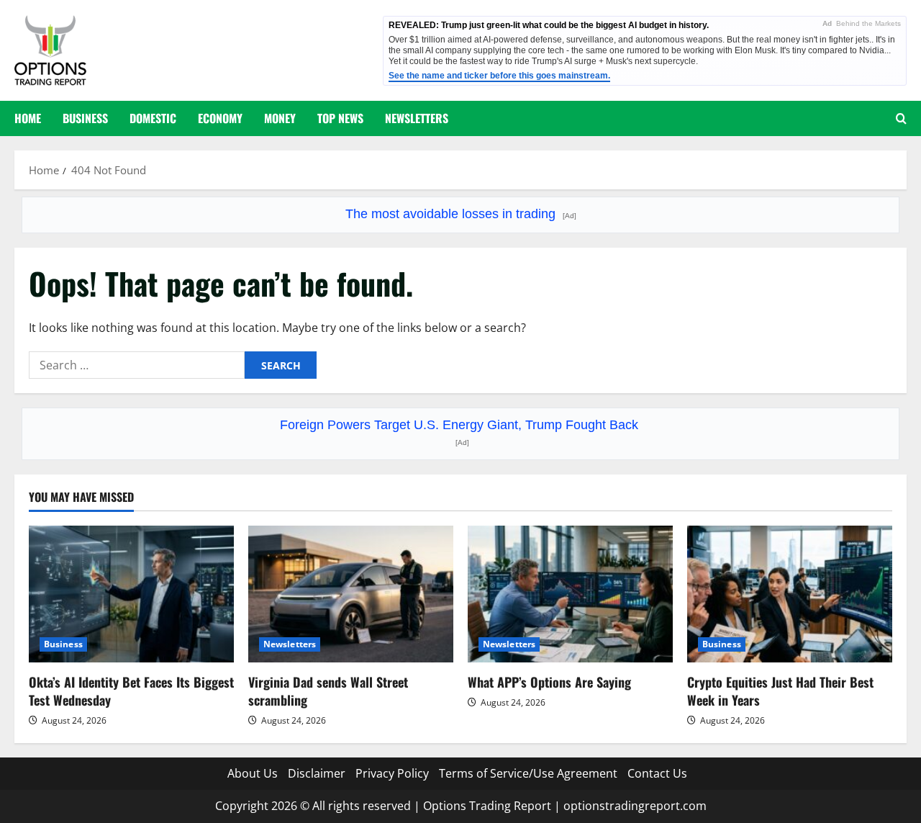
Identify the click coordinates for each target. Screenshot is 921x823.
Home (27, 118)
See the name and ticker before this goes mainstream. (499, 76)
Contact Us (657, 773)
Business (85, 118)
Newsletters (416, 118)
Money (280, 118)
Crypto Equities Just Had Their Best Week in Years (780, 691)
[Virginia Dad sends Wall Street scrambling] (350, 594)
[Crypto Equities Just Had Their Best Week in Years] (789, 594)
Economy (220, 118)
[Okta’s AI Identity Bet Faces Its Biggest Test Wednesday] (131, 594)
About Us (252, 773)
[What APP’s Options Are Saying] (570, 594)
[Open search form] (901, 118)
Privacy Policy (392, 773)
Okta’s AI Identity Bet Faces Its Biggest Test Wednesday (131, 691)
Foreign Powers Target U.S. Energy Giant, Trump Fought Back (461, 432)
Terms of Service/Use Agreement (528, 773)
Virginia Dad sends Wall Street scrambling (328, 691)
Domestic (153, 118)
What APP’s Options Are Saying (549, 682)
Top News (340, 118)
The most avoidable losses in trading (460, 214)
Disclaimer (316, 773)
